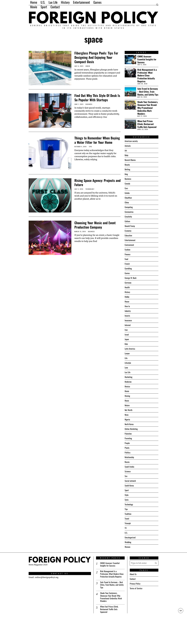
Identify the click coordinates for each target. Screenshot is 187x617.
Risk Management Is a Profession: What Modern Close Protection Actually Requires (147, 75)
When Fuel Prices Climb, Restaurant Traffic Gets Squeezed (146, 124)
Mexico (127, 386)
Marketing (128, 377)
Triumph (128, 523)
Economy (128, 230)
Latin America (130, 348)
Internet (128, 325)
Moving (127, 395)
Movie (127, 391)
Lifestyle (128, 362)
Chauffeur (128, 197)
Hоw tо (127, 306)
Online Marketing (131, 428)
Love (126, 367)
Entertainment (130, 240)
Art (126, 150)
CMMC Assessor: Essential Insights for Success (146, 59)
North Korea (129, 424)
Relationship (129, 457)
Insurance (128, 320)
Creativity (128, 216)
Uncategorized (130, 537)
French (127, 263)
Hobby (127, 296)
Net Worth (128, 410)
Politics (127, 452)
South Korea (129, 485)
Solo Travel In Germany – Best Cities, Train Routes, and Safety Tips (147, 91)
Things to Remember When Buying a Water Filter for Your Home (97, 140)
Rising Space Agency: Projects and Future (97, 182)
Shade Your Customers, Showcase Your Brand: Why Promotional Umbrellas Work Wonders (147, 107)
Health (127, 287)
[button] (155, 562)
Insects (127, 315)
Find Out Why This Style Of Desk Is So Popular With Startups (97, 97)
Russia (127, 461)
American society (131, 141)
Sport (127, 490)
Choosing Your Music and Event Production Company (95, 225)
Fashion (127, 249)
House (88, 66)
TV (126, 528)
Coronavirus (129, 211)
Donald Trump (130, 226)
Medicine (128, 381)
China (127, 202)
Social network (130, 480)
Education (128, 235)
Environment (129, 244)
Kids (126, 343)
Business (89, 104)
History (127, 292)
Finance (127, 254)
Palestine (128, 433)
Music (127, 400)
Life (126, 358)
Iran (126, 329)
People (127, 443)
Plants (127, 447)
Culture (127, 221)
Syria (126, 499)
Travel (127, 518)
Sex (126, 476)
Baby (126, 155)
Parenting (128, 438)
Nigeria (127, 419)
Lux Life (127, 372)
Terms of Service (136, 588)
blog (126, 174)
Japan (127, 339)
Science (128, 471)
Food (126, 259)
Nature (127, 405)
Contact (133, 578)
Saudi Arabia (129, 466)
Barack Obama (130, 159)
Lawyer (127, 353)
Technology (89, 189)
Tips (90, 147)
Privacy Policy (135, 583)
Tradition (128, 513)
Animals (128, 145)
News (126, 414)
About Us (133, 574)
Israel (127, 334)
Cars (126, 188)
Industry (128, 310)
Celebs (127, 192)
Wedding (128, 542)
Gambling (128, 268)
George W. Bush (130, 277)
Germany (128, 282)
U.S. (126, 532)
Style (126, 494)
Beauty (127, 164)
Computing (129, 207)
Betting (127, 169)
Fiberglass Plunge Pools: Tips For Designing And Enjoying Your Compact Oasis (96, 57)
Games (127, 273)
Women (127, 546)
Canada (127, 183)
